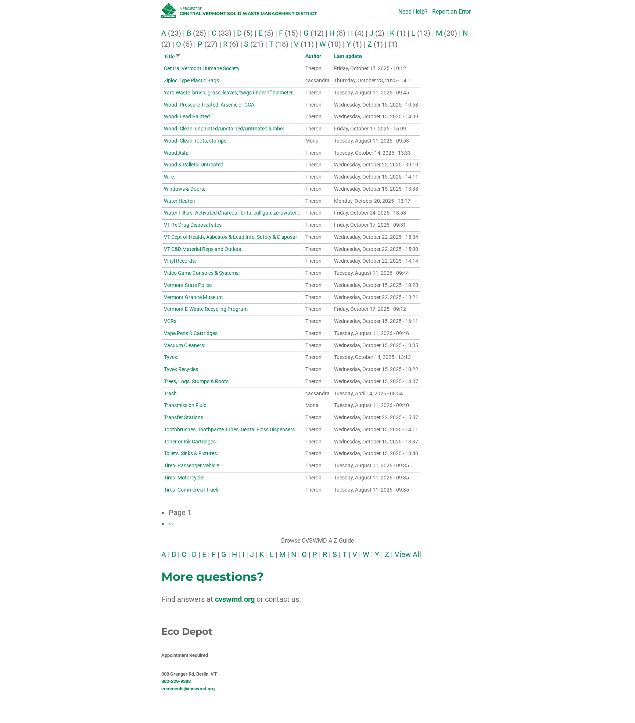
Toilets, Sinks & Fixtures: (191, 453)
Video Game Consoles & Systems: (202, 273)
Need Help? (413, 11)
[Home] (169, 12)
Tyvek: (171, 357)
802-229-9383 (176, 681)
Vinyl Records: (180, 261)
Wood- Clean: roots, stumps (195, 141)
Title (172, 57)
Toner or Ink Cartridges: (190, 442)
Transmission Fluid (185, 405)
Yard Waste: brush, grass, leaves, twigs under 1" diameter (228, 93)
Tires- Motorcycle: (184, 478)
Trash (170, 393)
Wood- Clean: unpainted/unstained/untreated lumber (224, 129)
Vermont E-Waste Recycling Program (206, 309)
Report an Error (451, 11)
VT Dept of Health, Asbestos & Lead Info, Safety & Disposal (230, 237)
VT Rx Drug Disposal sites (193, 225)
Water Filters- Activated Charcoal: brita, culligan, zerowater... (232, 213)
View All (408, 554)
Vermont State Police (188, 285)
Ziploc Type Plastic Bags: (192, 80)
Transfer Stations (183, 417)
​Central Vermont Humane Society (202, 68)
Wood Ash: (176, 153)
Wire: (169, 177)
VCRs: (170, 321)
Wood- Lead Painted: (187, 116)
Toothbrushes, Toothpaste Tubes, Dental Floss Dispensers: (230, 429)
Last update (348, 56)
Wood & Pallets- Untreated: (194, 165)
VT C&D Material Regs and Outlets (202, 249)
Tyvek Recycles (181, 369)
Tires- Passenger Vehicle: (192, 465)
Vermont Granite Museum (193, 297)
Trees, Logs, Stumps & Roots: (197, 381)
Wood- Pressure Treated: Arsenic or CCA (209, 105)
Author (313, 56)
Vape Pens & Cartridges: (191, 333)
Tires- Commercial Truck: (191, 490)
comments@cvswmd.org (188, 688)
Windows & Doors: (184, 189)
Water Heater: (179, 201)
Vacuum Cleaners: (184, 345)
